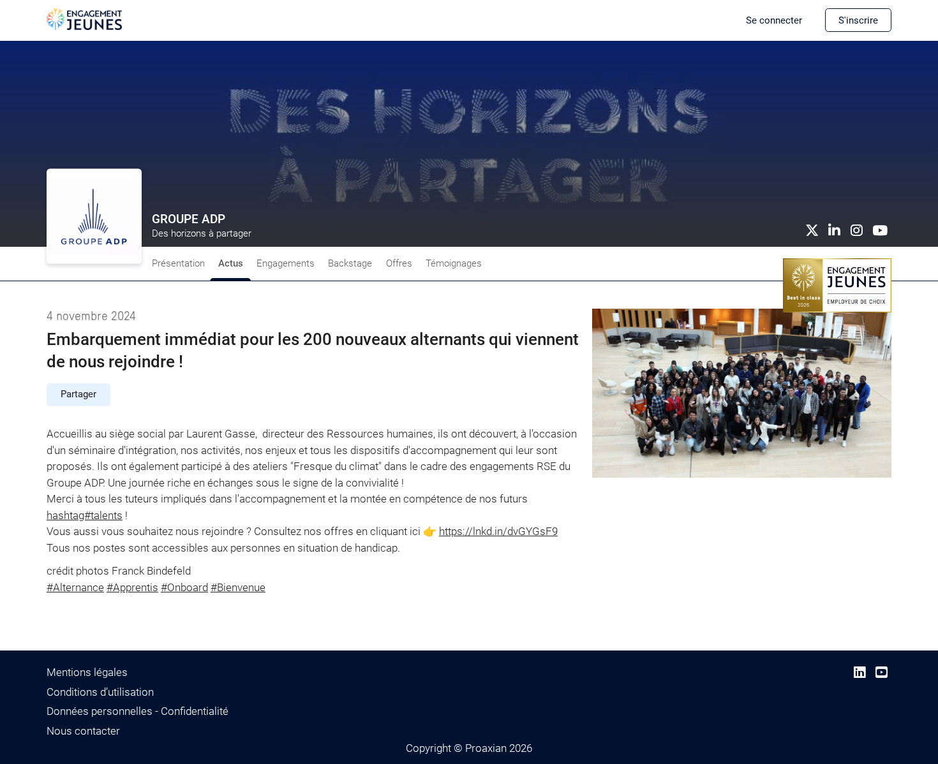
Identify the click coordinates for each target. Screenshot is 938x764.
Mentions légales (87, 672)
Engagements (286, 263)
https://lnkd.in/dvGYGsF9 (498, 531)
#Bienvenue (238, 587)
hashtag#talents (85, 515)
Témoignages (454, 263)
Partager (78, 394)
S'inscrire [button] (858, 20)
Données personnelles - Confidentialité (137, 711)
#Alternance (75, 587)
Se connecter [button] (774, 20)
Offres (399, 263)
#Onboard (184, 587)
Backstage (350, 263)
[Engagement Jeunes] (85, 18)
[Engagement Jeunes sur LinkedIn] (860, 672)
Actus (230, 263)
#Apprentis (132, 587)
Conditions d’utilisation (100, 692)
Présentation (178, 263)
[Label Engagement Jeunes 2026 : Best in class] (837, 284)
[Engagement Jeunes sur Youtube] (881, 672)
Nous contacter (83, 730)
